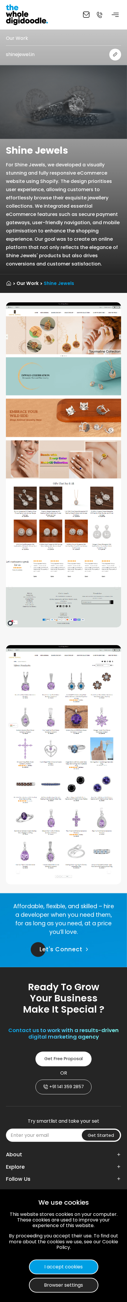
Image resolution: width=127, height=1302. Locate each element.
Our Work (28, 283)
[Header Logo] (28, 14)
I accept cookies (63, 1266)
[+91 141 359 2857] (99, 15)
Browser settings (63, 1285)
